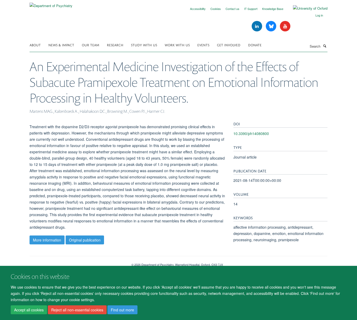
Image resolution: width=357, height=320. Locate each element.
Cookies (215, 9)
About (35, 44)
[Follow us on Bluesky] (271, 26)
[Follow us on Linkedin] (257, 26)
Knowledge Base (272, 9)
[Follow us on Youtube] (285, 26)
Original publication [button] (85, 240)
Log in (319, 15)
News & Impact (61, 44)
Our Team (90, 44)
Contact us (232, 9)
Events (203, 44)
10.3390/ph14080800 (251, 133)
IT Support (250, 9)
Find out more (122, 309)
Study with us (144, 44)
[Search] (324, 46)
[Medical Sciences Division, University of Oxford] (77, 262)
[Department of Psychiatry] (51, 3)
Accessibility (198, 9)
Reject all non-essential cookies (77, 309)
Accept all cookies (29, 309)
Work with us (177, 44)
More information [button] (47, 240)
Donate (255, 44)
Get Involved (228, 44)
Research (115, 44)
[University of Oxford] (306, 8)
